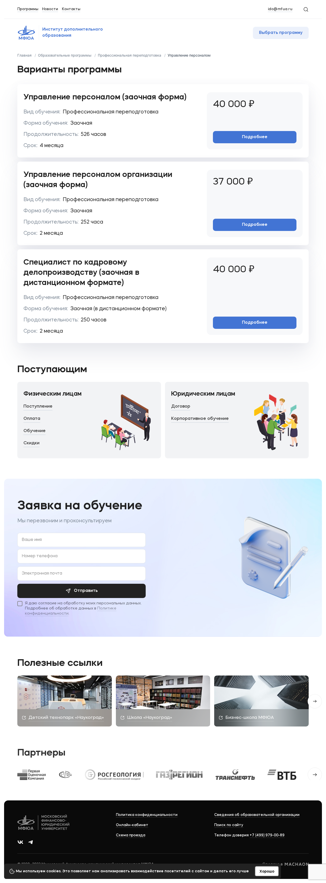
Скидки (31, 443)
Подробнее (254, 137)
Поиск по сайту (228, 825)
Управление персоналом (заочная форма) (104, 97)
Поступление (37, 406)
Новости (50, 9)
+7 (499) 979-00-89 (267, 835)
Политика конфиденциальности (147, 815)
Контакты (71, 9)
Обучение (34, 431)
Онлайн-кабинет (132, 825)
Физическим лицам (52, 394)
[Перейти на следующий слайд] (315, 775)
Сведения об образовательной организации (257, 815)
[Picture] (31, 774)
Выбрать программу (281, 33)
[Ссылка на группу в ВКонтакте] (20, 842)
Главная (24, 55)
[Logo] (43, 823)
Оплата (31, 419)
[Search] (306, 9)
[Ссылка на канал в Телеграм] (31, 842)
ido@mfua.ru (280, 9)
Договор (180, 406)
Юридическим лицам (203, 394)
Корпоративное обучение (200, 419)
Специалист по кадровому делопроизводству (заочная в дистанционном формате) (81, 273)
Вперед (315, 701)
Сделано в (272, 864)
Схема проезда (130, 835)
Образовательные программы (64, 55)
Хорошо (267, 871)
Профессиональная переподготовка (129, 55)
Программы (27, 9)
